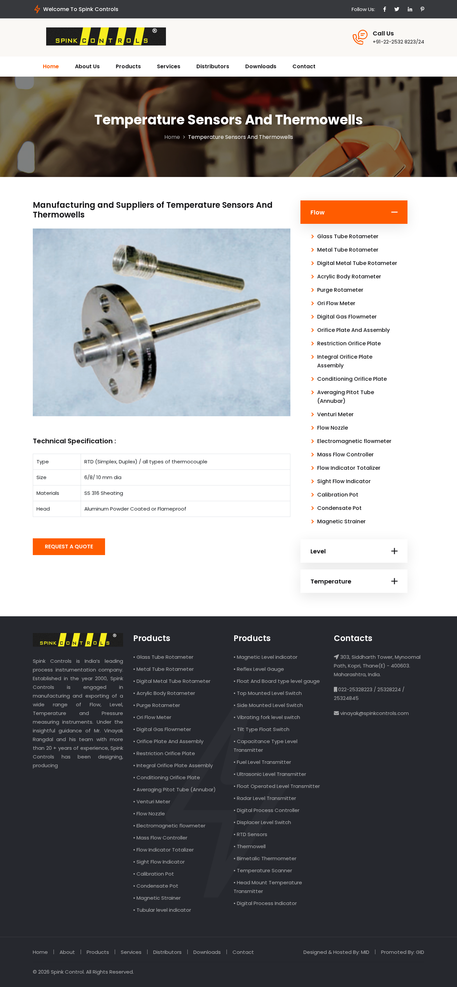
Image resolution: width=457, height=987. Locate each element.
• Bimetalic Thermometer (265, 858)
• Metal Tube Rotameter (163, 668)
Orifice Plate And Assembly (353, 330)
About (67, 952)
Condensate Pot (339, 508)
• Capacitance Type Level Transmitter (265, 745)
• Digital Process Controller (266, 810)
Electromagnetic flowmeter (354, 441)
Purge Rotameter (340, 290)
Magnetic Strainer (341, 521)
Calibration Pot (337, 495)
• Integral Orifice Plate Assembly (173, 765)
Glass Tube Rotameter (347, 236)
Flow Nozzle (332, 428)
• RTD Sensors (250, 834)
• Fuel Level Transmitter (262, 762)
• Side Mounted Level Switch (268, 705)
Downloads (260, 66)
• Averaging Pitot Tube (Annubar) (174, 789)
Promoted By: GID (402, 952)
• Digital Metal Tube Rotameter (171, 681)
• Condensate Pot (155, 885)
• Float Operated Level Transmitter (277, 786)
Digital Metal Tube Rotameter (357, 263)
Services (168, 66)
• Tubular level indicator (162, 909)
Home (51, 66)
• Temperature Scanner (263, 870)
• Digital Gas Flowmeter (162, 729)
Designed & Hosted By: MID (336, 952)
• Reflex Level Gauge (259, 668)
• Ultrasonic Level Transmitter (270, 774)
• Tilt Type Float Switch (261, 729)
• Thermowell (250, 846)
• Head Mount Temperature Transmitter (268, 887)
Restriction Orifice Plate (349, 343)
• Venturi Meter (151, 801)
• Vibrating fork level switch (267, 717)
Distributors (212, 66)
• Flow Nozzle (149, 813)
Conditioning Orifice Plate (352, 379)
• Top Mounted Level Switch (268, 693)
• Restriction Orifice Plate (164, 753)
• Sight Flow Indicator (159, 861)
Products (128, 66)
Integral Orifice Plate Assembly (344, 361)
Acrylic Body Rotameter (349, 276)
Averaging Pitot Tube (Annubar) (345, 396)
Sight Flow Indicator (344, 481)
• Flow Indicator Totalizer (163, 849)
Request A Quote (69, 546)
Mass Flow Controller (345, 454)
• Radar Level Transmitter (265, 798)
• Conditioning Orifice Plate (166, 777)
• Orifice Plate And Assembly (168, 741)
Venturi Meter (335, 414)
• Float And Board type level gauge (277, 681)
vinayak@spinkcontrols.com (374, 713)
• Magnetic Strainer (157, 897)
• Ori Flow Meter (152, 717)
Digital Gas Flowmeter (347, 317)
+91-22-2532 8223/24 (398, 41)
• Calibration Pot (153, 873)
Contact (303, 66)
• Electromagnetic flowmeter (169, 825)
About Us (87, 66)
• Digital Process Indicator (265, 903)
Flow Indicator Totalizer (348, 468)
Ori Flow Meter (336, 303)
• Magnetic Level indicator (265, 656)
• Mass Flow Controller (160, 837)
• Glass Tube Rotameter (163, 656)
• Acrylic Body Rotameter (164, 693)
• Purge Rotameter (156, 705)
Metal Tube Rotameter (347, 250)
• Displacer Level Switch (262, 822)
